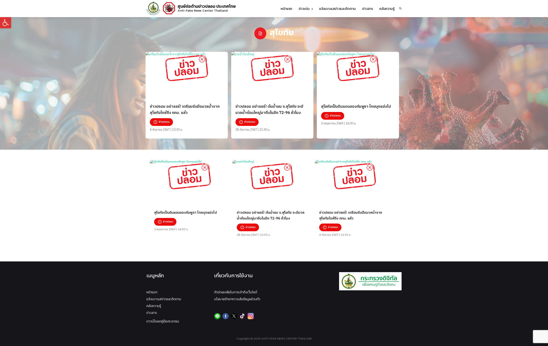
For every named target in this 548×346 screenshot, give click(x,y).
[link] (5, 22)
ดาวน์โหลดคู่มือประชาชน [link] (162, 321)
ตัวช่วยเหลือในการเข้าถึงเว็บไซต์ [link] (235, 292)
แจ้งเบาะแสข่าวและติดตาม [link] (163, 298)
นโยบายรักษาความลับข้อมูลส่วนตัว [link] (237, 298)
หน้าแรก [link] (151, 292)
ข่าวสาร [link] (151, 312)
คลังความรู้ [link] (153, 305)
